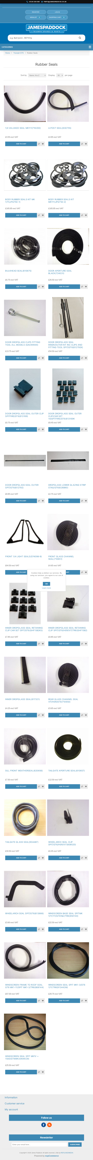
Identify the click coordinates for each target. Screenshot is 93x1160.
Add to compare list (39, 144)
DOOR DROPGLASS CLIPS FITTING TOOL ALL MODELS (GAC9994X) (22, 343)
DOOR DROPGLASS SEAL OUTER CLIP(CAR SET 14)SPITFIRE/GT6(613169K (65, 416)
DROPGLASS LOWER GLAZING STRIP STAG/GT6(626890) (67, 486)
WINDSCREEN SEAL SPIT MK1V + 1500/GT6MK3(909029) (21, 1057)
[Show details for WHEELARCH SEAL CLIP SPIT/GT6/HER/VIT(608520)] (68, 817)
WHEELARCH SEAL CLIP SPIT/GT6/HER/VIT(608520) (62, 843)
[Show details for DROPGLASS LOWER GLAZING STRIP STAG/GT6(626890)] (68, 460)
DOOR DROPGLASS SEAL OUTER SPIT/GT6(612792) (22, 486)
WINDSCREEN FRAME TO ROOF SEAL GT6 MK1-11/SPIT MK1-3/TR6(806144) (24, 986)
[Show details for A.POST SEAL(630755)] (68, 103)
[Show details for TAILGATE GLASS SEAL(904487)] (25, 817)
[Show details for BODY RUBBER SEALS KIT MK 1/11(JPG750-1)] (25, 175)
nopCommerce (52, 1156)
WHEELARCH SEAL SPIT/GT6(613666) (24, 913)
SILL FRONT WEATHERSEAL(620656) (24, 770)
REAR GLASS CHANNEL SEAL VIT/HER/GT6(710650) (63, 700)
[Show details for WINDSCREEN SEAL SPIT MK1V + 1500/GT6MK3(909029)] (25, 1032)
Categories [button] (7, 47)
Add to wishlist (43, 144)
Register (35, 12)
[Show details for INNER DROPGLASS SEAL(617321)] (25, 675)
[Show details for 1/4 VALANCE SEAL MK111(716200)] (25, 103)
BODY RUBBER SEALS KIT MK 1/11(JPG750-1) (20, 200)
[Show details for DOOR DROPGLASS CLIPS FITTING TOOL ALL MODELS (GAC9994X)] (25, 318)
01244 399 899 (34, 2)
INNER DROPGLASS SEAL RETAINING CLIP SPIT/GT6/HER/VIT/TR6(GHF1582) (67, 629)
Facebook (43, 1125)
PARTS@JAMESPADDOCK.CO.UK (55, 2)
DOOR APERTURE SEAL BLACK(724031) (60, 272)
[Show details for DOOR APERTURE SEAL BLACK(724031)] (68, 246)
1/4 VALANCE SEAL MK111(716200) (23, 128)
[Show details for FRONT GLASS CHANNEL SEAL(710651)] (68, 532)
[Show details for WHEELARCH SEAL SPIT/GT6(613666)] (25, 889)
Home (7, 53)
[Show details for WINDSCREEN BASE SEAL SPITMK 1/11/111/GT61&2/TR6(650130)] (68, 889)
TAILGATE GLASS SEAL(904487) (21, 842)
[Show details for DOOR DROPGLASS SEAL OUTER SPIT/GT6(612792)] (25, 460)
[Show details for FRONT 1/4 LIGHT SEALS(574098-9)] (25, 532)
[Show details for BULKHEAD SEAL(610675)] (25, 246)
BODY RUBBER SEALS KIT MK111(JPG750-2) (61, 200)
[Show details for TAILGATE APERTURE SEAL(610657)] (68, 746)
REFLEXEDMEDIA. (67, 1153)
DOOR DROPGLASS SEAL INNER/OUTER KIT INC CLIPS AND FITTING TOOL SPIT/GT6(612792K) (65, 345)
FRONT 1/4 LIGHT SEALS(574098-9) (23, 556)
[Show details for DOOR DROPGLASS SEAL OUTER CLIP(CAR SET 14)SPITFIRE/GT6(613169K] (68, 389)
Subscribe (75, 1144)
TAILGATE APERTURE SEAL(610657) (66, 770)
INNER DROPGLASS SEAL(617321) (22, 699)
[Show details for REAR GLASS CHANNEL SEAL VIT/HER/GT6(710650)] (68, 675)
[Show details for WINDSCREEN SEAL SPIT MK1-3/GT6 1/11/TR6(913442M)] (68, 960)
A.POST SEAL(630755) (59, 128)
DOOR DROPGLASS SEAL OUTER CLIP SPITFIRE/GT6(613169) (24, 414)
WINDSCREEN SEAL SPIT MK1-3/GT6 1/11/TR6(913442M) (66, 986)
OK (46, 584)
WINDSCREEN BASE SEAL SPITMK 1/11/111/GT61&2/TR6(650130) (65, 914)
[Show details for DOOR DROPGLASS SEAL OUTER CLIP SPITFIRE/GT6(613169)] (25, 389)
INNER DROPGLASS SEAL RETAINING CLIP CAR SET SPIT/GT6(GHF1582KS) (24, 629)
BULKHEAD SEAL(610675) (18, 271)
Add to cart (21, 144)
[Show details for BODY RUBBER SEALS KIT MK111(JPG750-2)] (68, 175)
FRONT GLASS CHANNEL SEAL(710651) (61, 557)
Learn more (46, 588)
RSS (49, 1125)
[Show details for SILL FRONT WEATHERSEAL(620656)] (25, 746)
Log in (57, 12)
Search (80, 38)
